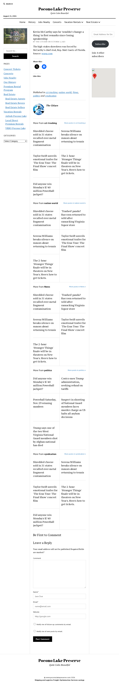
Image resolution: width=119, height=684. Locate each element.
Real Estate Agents (15, 98)
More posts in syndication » (75, 454)
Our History (10, 82)
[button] (95, 76)
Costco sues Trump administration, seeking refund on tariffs (72, 384)
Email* (35, 602)
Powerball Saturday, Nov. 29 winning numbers (44, 403)
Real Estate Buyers (15, 103)
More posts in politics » (77, 370)
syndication (50, 95)
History (31, 22)
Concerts (57, 22)
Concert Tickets (12, 69)
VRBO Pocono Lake (15, 128)
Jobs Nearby (44, 22)
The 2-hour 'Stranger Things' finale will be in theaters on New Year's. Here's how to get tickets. (73, 164)
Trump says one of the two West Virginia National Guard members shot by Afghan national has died (45, 436)
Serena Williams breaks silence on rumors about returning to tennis (72, 136)
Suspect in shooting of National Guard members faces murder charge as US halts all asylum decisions (73, 408)
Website (36, 612)
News (75, 92)
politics (36, 95)
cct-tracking (51, 92)
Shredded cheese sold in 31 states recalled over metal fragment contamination (44, 138)
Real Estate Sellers (15, 107)
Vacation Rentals (72, 22)
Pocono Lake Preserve (59, 9)
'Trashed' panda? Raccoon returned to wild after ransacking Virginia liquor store (73, 218)
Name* (35, 592)
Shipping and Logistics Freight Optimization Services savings (59, 680)
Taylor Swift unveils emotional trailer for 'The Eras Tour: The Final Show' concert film (45, 162)
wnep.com (47, 53)
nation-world (65, 92)
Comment (37, 558)
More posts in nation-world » (74, 203)
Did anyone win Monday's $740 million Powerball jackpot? (43, 189)
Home (22, 22)
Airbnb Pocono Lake (16, 116)
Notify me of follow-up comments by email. (54, 624)
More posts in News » (77, 287)
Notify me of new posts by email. (50, 631)
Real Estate (92, 22)
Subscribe (100, 44)
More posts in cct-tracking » (75, 123)
